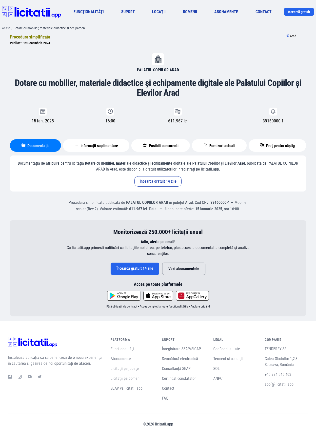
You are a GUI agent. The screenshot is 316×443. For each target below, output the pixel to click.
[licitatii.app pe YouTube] (30, 377)
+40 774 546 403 (278, 374)
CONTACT (264, 11)
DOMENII (190, 11)
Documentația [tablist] (38, 145)
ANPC (217, 378)
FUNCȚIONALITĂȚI (89, 11)
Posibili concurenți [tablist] (163, 145)
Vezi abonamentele (183, 268)
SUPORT (128, 11)
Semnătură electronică (180, 358)
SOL (216, 368)
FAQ (165, 398)
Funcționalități (122, 349)
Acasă (6, 28)
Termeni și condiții (228, 358)
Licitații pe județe (125, 368)
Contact (168, 388)
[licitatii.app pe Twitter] (39, 377)
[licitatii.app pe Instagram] (20, 377)
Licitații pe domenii (126, 378)
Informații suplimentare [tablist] (98, 145)
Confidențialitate (226, 349)
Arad (293, 36)
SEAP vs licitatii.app (126, 388)
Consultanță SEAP (176, 368)
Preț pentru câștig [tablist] (280, 145)
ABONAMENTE (226, 11)
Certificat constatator (179, 378)
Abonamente (121, 358)
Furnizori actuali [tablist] (221, 145)
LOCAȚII (158, 11)
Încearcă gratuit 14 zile (158, 181)
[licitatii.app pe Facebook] (10, 377)
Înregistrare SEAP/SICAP (181, 349)
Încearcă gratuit (299, 12)
